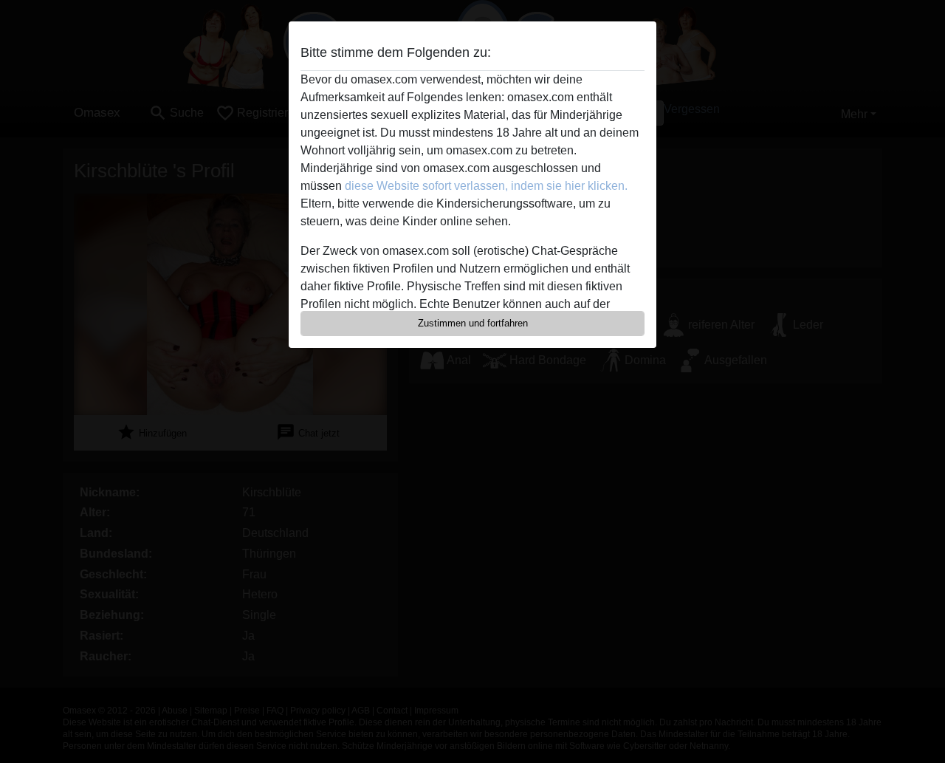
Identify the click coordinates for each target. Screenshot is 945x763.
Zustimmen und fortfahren (473, 323)
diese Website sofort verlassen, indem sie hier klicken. (486, 185)
